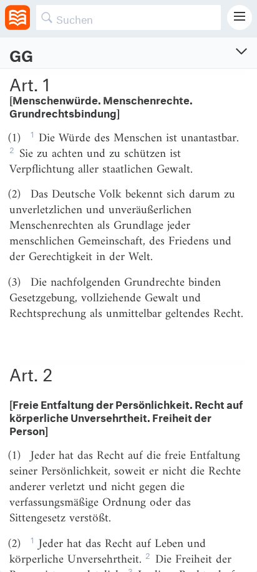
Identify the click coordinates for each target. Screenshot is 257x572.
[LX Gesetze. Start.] (17, 17)
